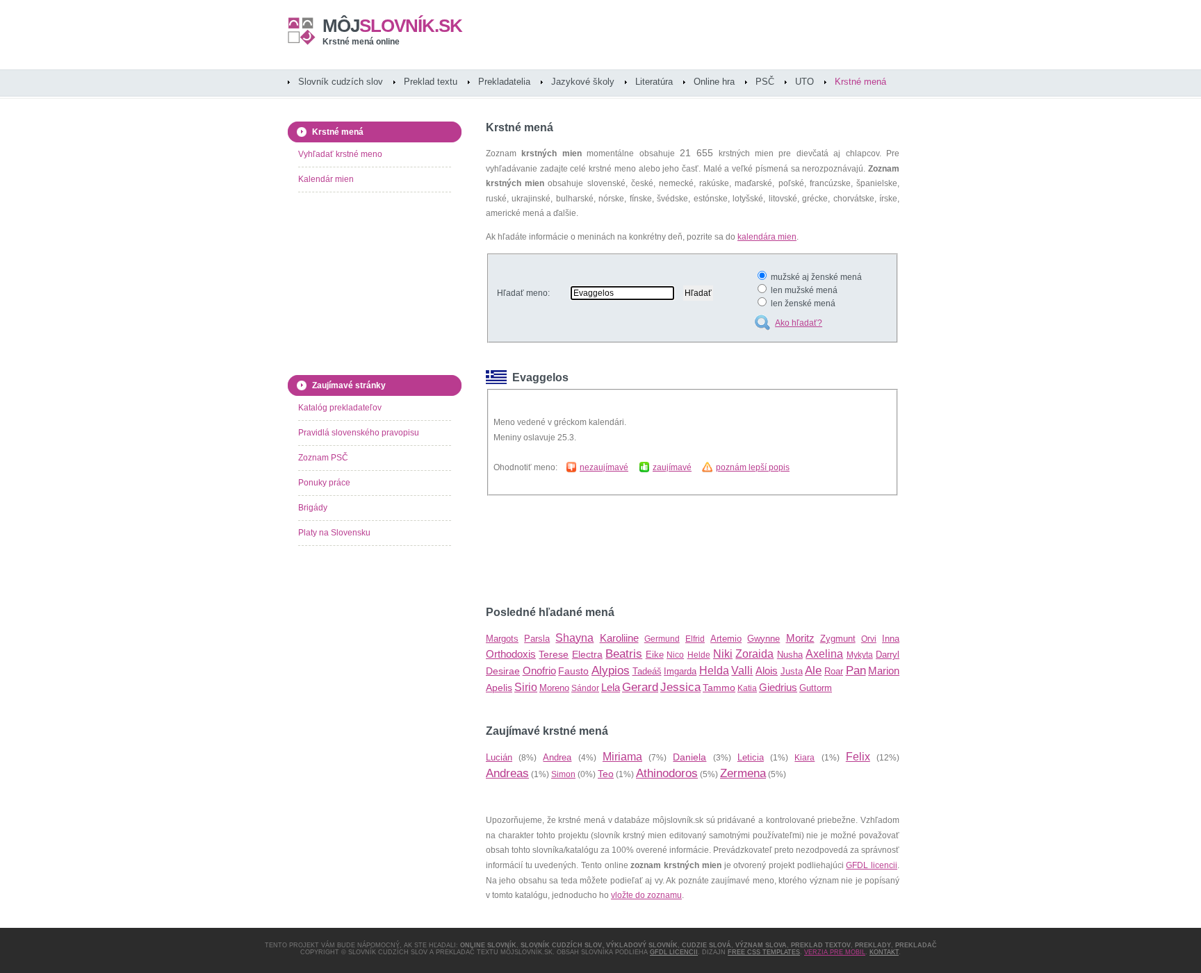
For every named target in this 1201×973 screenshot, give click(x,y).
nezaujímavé (604, 467)
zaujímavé (672, 467)
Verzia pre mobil (834, 952)
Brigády (312, 508)
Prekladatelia (504, 81)
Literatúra (654, 81)
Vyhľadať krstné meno (340, 154)
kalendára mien (766, 237)
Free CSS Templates (764, 952)
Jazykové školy (582, 81)
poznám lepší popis (753, 467)
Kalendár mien (326, 179)
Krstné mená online (361, 42)
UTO (804, 81)
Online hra (714, 81)
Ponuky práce (324, 483)
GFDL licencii (871, 865)
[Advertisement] (648, 551)
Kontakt (884, 952)
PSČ (764, 81)
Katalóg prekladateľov (340, 408)
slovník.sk (392, 25)
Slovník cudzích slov (340, 81)
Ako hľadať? (798, 323)
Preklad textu (430, 81)
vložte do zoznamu (646, 895)
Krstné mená (860, 81)
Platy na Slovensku (334, 533)
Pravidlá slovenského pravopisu (358, 433)
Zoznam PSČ (323, 458)
